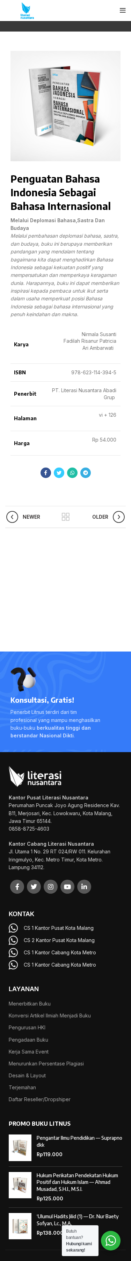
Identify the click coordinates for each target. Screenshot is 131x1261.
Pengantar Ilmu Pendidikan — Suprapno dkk (79, 1141)
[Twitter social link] (59, 473)
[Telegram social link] (85, 473)
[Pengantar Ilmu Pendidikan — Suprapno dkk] (20, 1147)
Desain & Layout (27, 1075)
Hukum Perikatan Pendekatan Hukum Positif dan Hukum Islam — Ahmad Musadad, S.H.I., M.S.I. (77, 1182)
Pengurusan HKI (27, 1027)
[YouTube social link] (67, 887)
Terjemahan (22, 1087)
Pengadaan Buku (28, 1040)
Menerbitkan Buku (30, 1004)
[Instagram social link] (51, 887)
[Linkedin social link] (84, 887)
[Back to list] (65, 517)
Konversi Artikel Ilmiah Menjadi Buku (50, 1015)
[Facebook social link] (46, 473)
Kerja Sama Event (29, 1052)
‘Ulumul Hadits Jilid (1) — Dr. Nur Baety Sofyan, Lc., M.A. (78, 1219)
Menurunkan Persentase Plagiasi (46, 1063)
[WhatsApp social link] (72, 473)
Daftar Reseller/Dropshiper (40, 1099)
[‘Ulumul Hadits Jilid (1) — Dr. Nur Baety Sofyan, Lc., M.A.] (20, 1226)
